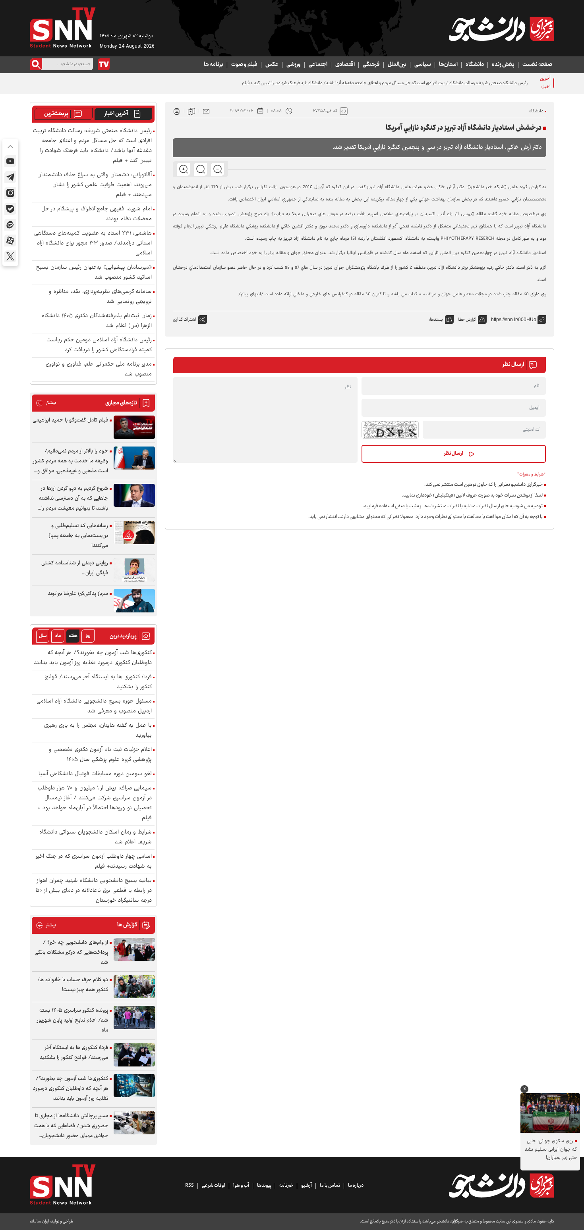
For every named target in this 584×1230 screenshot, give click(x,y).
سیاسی (422, 65)
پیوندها (264, 1185)
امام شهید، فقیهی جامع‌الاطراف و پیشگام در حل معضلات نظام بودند (96, 214)
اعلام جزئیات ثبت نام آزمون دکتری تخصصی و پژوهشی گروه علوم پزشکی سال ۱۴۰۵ (100, 755)
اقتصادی (345, 65)
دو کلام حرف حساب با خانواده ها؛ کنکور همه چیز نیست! (73, 985)
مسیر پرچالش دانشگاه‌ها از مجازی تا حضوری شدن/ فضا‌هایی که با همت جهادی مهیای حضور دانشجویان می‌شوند (71, 1126)
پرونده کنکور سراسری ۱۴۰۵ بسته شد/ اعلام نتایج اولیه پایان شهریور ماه (72, 1020)
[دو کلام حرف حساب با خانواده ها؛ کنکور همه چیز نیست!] (134, 987)
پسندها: (436, 320)
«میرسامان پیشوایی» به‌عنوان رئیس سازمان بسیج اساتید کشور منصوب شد (94, 273)
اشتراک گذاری (184, 320)
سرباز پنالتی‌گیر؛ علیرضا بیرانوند (78, 594)
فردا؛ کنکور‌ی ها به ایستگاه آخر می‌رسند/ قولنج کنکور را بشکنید (98, 682)
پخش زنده (503, 65)
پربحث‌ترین (56, 114)
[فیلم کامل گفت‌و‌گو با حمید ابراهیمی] (134, 427)
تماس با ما (330, 1185)
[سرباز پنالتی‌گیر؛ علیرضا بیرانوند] (134, 600)
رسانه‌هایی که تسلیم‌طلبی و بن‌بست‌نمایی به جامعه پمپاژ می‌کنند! (78, 536)
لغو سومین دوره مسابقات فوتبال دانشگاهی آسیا (95, 774)
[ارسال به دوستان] (206, 111)
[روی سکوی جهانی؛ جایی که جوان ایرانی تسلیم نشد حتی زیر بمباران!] (550, 1113)
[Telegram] (10, 177)
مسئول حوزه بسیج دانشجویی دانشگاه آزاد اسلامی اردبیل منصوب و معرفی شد (94, 706)
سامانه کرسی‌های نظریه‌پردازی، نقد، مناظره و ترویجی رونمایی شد (100, 297)
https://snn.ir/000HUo (513, 319)
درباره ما (356, 1185)
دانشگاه (475, 65)
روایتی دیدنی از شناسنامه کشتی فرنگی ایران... (74, 568)
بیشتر (46, 403)
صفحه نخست (537, 65)
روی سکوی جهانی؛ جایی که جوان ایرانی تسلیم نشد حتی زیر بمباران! (551, 1149)
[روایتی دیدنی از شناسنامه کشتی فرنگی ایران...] (134, 570)
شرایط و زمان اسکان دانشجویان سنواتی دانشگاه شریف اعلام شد (95, 837)
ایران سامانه (39, 1221)
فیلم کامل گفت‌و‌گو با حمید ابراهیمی (70, 420)
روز (88, 636)
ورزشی (293, 65)
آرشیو (306, 1185)
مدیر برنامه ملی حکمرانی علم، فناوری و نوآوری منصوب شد (99, 369)
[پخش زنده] (104, 64)
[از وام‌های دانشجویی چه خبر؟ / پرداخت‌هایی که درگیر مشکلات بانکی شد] (134, 949)
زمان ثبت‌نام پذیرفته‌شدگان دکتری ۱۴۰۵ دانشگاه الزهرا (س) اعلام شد (97, 321)
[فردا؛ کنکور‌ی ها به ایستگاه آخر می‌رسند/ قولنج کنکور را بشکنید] (134, 1054)
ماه (58, 636)
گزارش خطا (467, 319)
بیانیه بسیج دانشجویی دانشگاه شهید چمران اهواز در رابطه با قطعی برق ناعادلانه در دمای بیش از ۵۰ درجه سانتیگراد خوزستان (94, 891)
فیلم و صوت (244, 65)
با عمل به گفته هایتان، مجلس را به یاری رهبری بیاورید (98, 731)
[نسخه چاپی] (177, 111)
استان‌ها (448, 65)
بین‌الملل (397, 65)
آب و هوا (241, 1185)
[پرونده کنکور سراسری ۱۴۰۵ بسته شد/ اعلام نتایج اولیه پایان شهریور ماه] (134, 1017)
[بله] (10, 209)
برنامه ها (213, 65)
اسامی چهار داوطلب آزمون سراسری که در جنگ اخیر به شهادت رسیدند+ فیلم (94, 862)
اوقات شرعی (213, 1185)
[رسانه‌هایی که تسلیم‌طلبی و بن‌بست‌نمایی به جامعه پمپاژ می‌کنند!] (134, 533)
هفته (73, 636)
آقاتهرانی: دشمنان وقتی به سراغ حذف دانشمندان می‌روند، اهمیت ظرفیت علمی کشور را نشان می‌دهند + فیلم (94, 185)
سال (43, 636)
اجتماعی (318, 65)
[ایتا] (10, 224)
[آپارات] (10, 240)
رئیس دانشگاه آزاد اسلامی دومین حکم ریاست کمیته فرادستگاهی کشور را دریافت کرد (99, 345)
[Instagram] (10, 193)
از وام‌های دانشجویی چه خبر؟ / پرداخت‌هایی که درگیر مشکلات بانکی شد (71, 952)
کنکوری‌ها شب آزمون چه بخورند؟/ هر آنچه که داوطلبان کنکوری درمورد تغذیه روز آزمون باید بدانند (93, 658)
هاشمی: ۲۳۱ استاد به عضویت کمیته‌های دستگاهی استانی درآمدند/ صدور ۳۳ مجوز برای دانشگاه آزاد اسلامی (93, 243)
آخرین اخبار (116, 114)
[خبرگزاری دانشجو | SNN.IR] (501, 29)
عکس (271, 65)
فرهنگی (371, 65)
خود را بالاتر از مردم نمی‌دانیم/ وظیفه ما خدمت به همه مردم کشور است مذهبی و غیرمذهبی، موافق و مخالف (70, 461)
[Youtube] (10, 161)
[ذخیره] (191, 111)
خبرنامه (286, 1185)
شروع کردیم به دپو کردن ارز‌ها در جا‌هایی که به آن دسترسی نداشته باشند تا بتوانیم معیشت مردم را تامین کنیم (73, 499)
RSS (189, 1185)
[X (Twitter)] (10, 256)
